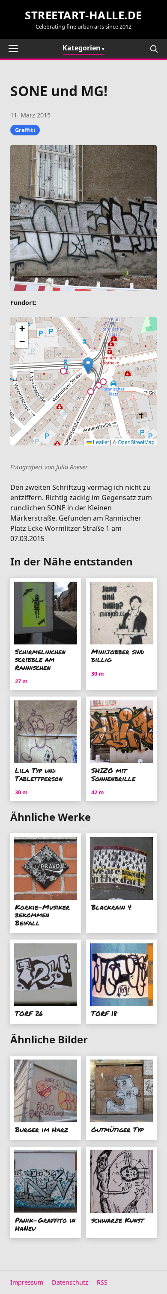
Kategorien (82, 48)
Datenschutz (70, 1282)
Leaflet (100, 441)
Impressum (26, 1282)
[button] (88, 366)
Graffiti (25, 130)
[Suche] (153, 48)
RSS (102, 1282)
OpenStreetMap (136, 441)
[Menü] (13, 48)
